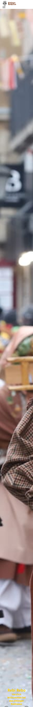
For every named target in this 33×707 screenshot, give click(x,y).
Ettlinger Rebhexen (12, 3)
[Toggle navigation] (4, 7)
